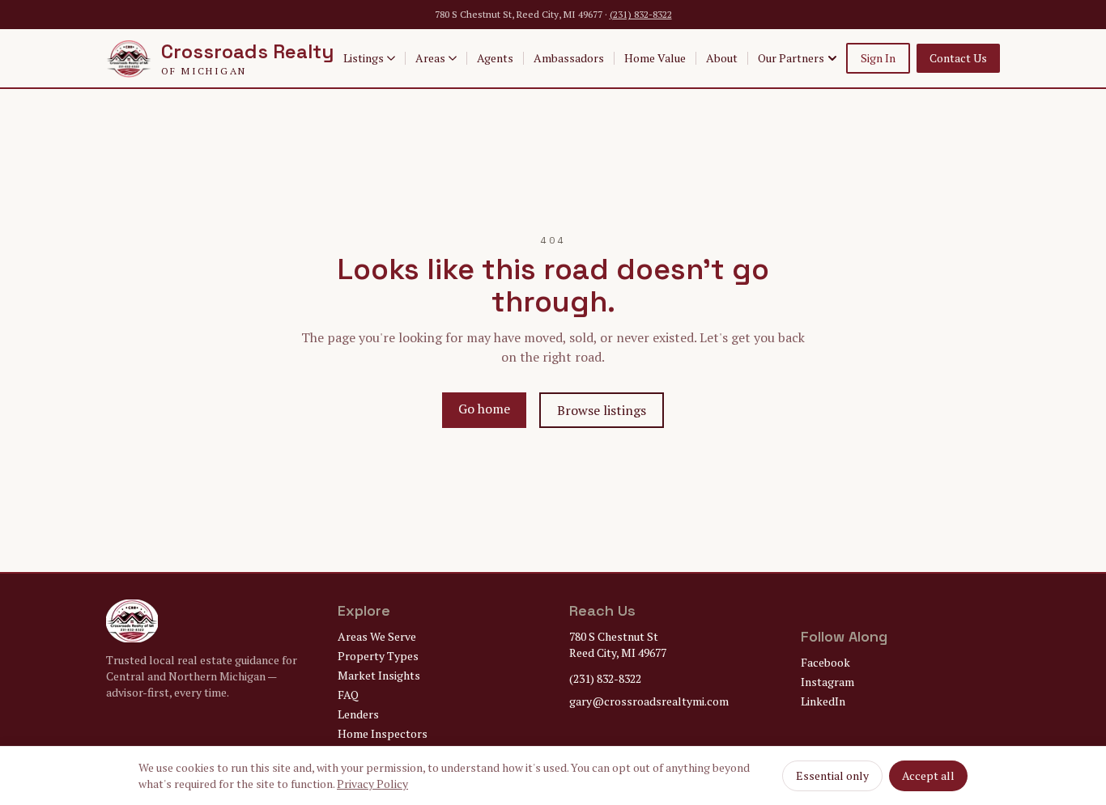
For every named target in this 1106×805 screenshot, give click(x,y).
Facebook (825, 662)
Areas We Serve (377, 636)
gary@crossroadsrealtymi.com (649, 701)
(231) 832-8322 (641, 14)
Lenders (358, 714)
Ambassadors (569, 58)
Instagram (827, 681)
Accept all (928, 775)
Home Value (655, 58)
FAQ (348, 694)
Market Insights (379, 675)
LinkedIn (823, 701)
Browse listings (601, 410)
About (722, 58)
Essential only (832, 775)
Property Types (378, 655)
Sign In (878, 58)
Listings (363, 58)
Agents (495, 58)
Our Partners (791, 58)
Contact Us (958, 58)
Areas (430, 58)
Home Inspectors (383, 733)
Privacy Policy (372, 783)
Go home (484, 408)
